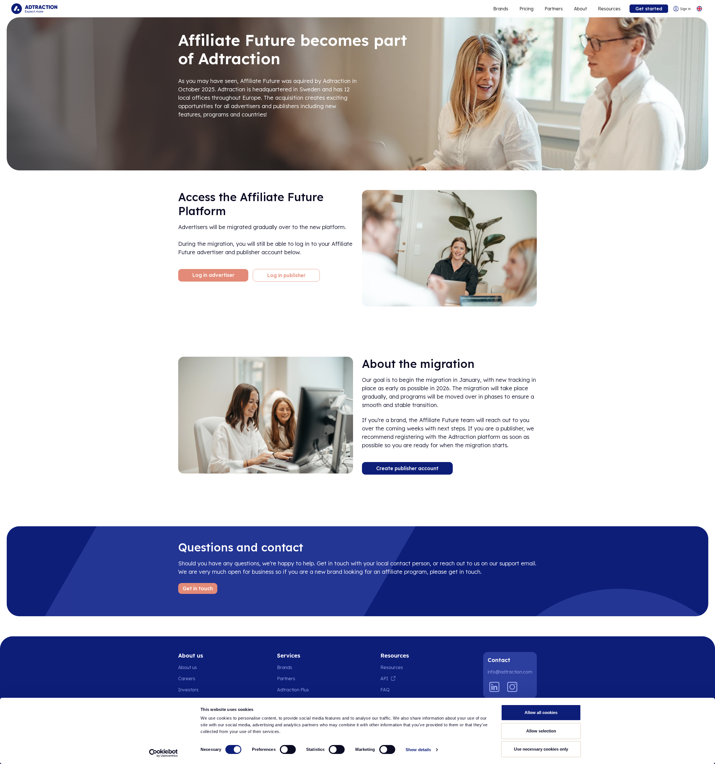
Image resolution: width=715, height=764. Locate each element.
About (580, 8)
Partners (554, 8)
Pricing (526, 8)
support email (517, 563)
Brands (500, 8)
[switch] (288, 749)
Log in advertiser (213, 275)
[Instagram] (512, 687)
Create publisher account (407, 468)
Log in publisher (286, 275)
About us (187, 667)
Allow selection (541, 731)
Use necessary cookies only (541, 749)
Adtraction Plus (293, 689)
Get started (648, 8)
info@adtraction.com (510, 672)
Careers (186, 678)
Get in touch (198, 588)
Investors (188, 689)
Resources (609, 8)
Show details (418, 749)
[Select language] (699, 8)
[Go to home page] (34, 8)
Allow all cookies (541, 712)
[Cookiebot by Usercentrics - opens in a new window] (163, 753)
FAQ (385, 689)
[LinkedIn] (494, 687)
